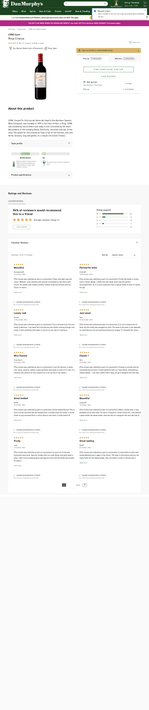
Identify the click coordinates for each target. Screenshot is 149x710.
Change (127, 83)
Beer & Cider (45, 11)
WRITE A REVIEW (22, 227)
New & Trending (82, 11)
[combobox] (86, 4)
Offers (15, 11)
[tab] (92, 58)
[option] (40, 77)
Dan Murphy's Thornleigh (92, 85)
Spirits (33, 11)
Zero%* (68, 11)
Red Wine (11, 29)
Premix (58, 11)
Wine (23, 11)
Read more (18, 292)
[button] (116, 3)
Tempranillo (22, 29)
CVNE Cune (14, 34)
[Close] (145, 10)
